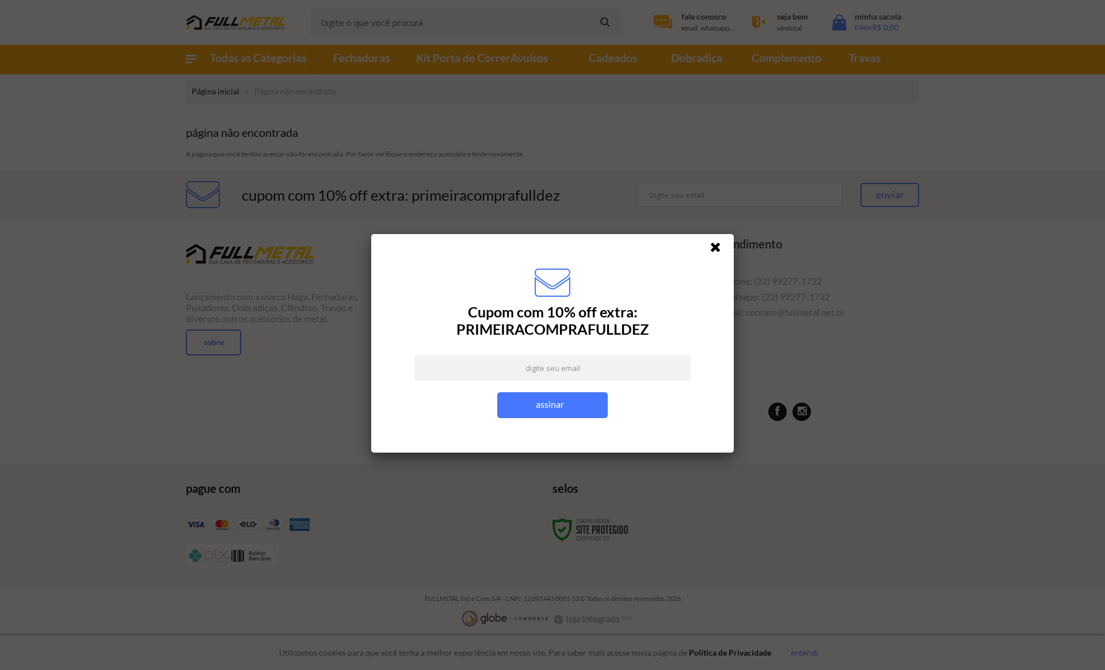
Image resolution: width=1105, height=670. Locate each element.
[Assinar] (552, 405)
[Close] (720, 250)
